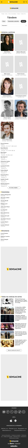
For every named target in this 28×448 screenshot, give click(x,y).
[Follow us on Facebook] (8, 411)
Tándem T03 (23, 13)
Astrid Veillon (7, 51)
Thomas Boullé (4, 200)
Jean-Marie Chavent (5, 218)
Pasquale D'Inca (5, 174)
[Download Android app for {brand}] (16, 420)
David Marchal (4, 148)
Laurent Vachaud (5, 224)
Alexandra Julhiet (5, 197)
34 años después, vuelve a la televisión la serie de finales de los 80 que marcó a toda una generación (21, 342)
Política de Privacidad (8, 436)
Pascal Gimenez (4, 143)
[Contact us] (24, 411)
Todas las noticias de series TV (14, 350)
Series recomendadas (12, 13)
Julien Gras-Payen (5, 206)
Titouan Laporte (7, 117)
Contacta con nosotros (15, 435)
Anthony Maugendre (6, 194)
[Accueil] (13, 2)
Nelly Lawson (7, 73)
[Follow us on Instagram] (16, 411)
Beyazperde (21, 428)
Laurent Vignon (4, 221)
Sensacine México (18, 430)
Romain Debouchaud (7, 139)
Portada (2, 13)
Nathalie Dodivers (5, 183)
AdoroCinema (5, 430)
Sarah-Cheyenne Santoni (20, 95)
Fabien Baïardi (4, 170)
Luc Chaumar (4, 209)
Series (6, 13)
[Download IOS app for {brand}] (12, 420)
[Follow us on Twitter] (12, 411)
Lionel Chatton (4, 233)
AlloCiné (3, 428)
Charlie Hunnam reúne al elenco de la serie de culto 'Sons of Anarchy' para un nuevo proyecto (21, 333)
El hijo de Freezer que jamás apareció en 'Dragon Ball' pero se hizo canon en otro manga (21, 300)
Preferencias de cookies (14, 438)
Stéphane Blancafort (20, 51)
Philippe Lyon (4, 203)
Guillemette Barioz (7, 95)
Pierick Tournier (20, 73)
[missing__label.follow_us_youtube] (4, 411)
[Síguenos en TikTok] (20, 411)
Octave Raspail (4, 239)
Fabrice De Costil (5, 215)
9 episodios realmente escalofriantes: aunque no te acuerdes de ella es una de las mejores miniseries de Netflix (21, 318)
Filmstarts (11, 428)
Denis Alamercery (5, 212)
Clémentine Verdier (5, 161)
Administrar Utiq (16, 436)
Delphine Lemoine (5, 236)
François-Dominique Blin (20, 117)
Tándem (18, 13)
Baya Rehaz (3, 152)
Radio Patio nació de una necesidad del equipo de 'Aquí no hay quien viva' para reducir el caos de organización (20, 326)
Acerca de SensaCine (6, 435)
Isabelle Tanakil (4, 179)
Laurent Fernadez (5, 165)
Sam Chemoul (4, 156)
